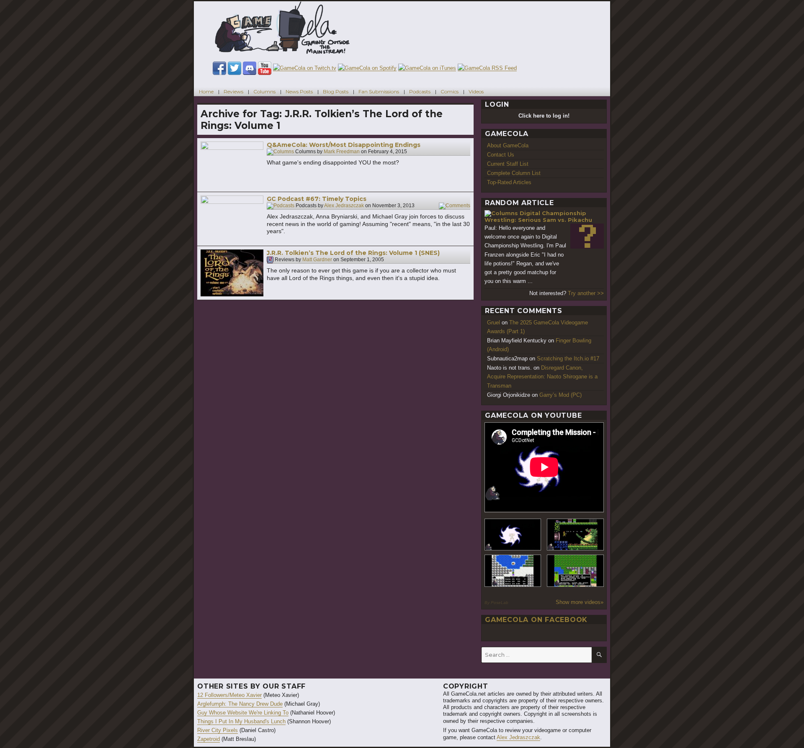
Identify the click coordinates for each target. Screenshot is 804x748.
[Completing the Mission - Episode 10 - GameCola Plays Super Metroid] (512, 535)
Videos (476, 91)
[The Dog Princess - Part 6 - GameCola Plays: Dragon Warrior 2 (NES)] (575, 571)
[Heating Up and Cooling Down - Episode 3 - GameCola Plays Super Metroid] (575, 535)
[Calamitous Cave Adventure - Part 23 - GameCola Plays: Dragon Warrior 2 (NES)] (512, 571)
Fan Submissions (378, 91)
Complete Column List (514, 173)
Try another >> (586, 293)
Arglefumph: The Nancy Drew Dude (240, 704)
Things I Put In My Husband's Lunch (241, 721)
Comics (450, 91)
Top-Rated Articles (509, 182)
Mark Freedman (342, 152)
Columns (264, 91)
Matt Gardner (317, 260)
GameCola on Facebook (536, 620)
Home (206, 91)
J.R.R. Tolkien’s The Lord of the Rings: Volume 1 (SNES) (353, 253)
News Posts (299, 91)
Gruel (493, 322)
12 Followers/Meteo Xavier (229, 695)
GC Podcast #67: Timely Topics (316, 199)
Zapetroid (208, 739)
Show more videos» (579, 602)
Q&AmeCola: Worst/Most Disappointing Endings (343, 145)
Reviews (233, 91)
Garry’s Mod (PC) (560, 395)
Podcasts (419, 91)
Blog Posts (335, 91)
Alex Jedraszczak (344, 206)
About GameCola (507, 145)
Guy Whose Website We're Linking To (243, 712)
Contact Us (500, 155)
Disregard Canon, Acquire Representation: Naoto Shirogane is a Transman (542, 376)
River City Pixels (217, 730)
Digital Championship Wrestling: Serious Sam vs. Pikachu (538, 217)
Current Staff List (507, 164)
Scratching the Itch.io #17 (568, 358)
